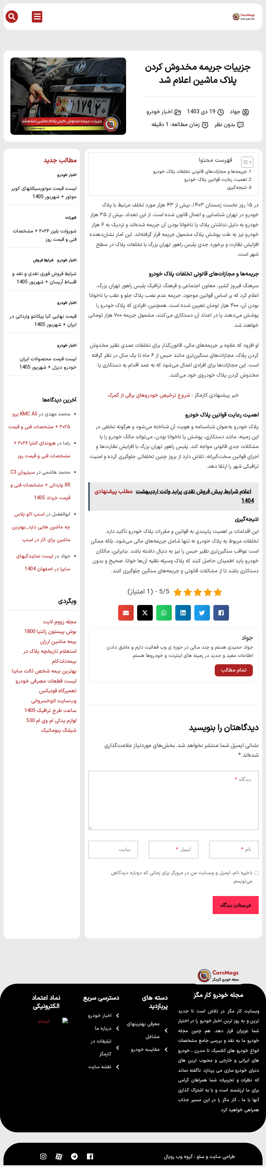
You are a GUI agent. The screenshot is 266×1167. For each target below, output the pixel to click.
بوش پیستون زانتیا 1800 (50, 632)
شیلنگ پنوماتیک (59, 731)
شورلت (71, 218)
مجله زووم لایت (60, 622)
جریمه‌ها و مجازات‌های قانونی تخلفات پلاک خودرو (200, 171)
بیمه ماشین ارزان (58, 642)
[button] (37, 17)
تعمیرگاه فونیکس (58, 691)
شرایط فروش (43, 260)
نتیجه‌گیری (237, 187)
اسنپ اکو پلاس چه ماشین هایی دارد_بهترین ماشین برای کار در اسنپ (41, 527)
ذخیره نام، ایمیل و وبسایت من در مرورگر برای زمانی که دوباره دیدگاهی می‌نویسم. (181, 877)
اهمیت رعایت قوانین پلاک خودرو (215, 179)
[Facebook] (90, 1157)
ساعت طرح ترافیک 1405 (50, 711)
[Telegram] (74, 1157)
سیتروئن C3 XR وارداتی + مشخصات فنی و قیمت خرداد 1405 (40, 485)
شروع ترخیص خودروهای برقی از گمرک (149, 396)
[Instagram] (43, 1157)
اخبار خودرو (159, 112)
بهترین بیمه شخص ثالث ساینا (44, 671)
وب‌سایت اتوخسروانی (54, 701)
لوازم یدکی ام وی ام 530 (51, 721)
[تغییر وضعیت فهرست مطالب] (243, 162)
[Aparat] (59, 1157)
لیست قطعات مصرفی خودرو (46, 681)
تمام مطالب (234, 670)
